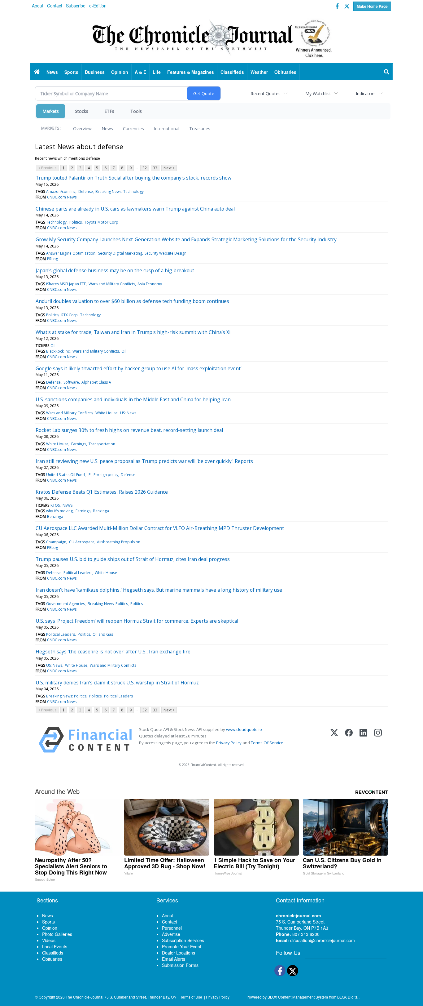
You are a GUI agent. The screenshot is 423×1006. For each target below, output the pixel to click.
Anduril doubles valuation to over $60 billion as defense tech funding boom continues (132, 301)
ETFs (109, 111)
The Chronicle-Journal (84, 996)
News (107, 128)
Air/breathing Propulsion (118, 542)
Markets (50, 111)
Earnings (78, 444)
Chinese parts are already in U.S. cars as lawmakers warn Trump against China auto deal (135, 208)
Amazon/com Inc (61, 191)
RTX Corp (69, 315)
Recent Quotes (266, 93)
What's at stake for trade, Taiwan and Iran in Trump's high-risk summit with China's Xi (133, 332)
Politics (75, 222)
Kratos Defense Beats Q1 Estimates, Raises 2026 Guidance (102, 491)
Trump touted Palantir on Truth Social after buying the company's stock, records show (133, 177)
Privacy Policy (229, 743)
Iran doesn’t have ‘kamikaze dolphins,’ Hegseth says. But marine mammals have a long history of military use (159, 589)
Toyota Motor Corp (101, 222)
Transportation (102, 444)
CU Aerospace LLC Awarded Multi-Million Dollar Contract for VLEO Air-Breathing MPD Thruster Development (160, 528)
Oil (123, 351)
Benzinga (101, 511)
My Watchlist (318, 93)
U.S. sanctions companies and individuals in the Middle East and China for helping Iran (133, 399)
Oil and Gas (103, 634)
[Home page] (211, 37)
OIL (53, 345)
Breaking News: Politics (108, 603)
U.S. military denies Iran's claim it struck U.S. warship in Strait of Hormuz (117, 682)
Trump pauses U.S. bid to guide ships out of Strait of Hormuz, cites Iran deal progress (133, 559)
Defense (85, 191)
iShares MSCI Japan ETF (66, 284)
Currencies (133, 128)
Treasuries (199, 128)
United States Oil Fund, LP (68, 474)
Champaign (56, 542)
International (166, 128)
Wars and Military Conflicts (112, 284)
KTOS (55, 505)
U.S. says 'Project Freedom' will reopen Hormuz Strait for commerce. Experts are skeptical (137, 620)
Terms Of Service (267, 743)
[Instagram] (378, 739)
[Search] (387, 72)
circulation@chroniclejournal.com (322, 940)
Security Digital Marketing (120, 253)
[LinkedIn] (363, 739)
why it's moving (59, 511)
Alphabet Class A (96, 382)
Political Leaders (77, 572)
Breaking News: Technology (119, 191)
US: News (128, 413)
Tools (136, 111)
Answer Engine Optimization (70, 253)
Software (71, 382)
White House (106, 413)
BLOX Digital (348, 996)
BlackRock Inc (58, 351)
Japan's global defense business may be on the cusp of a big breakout (115, 270)
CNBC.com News (61, 197)
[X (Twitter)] (334, 739)
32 (144, 168)
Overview (82, 128)
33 (155, 168)
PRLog (52, 258)
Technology (56, 222)
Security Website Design (165, 253)
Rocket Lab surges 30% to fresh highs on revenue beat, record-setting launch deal (129, 430)
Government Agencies (65, 603)
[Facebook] (348, 739)
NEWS (67, 505)
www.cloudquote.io (244, 729)
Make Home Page (372, 6)
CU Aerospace (81, 542)
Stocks (81, 111)
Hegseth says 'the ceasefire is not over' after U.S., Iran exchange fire (113, 651)
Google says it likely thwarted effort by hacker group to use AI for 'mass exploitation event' (139, 368)
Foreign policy (106, 474)
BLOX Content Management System (298, 996)
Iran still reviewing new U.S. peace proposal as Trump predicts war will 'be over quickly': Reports (144, 461)
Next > (169, 168)
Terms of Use (191, 996)
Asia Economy (149, 284)
